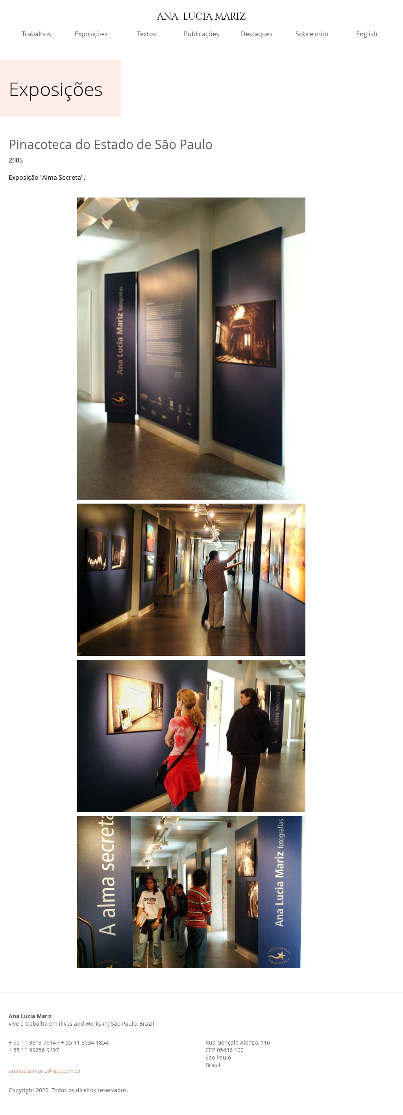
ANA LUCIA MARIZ (201, 17)
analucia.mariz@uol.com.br (45, 1070)
